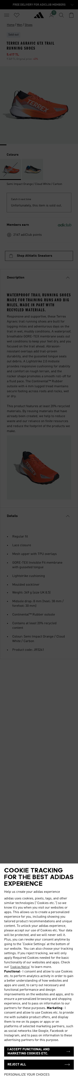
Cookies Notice (20, 967)
